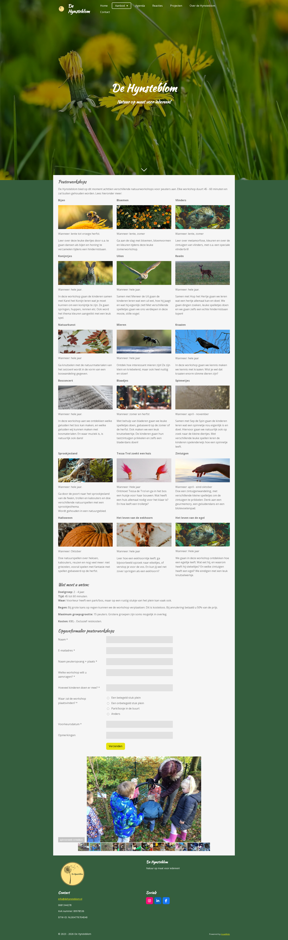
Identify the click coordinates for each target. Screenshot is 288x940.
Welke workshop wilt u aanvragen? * (72, 675)
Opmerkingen (67, 735)
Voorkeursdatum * (70, 724)
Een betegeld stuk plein (126, 697)
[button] (227, 759)
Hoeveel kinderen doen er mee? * (79, 687)
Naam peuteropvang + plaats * (77, 661)
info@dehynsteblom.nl (70, 898)
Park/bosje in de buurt (125, 708)
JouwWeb (225, 934)
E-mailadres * (66, 650)
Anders (115, 714)
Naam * (63, 639)
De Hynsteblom (79, 9)
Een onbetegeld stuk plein (127, 703)
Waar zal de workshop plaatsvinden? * (72, 701)
